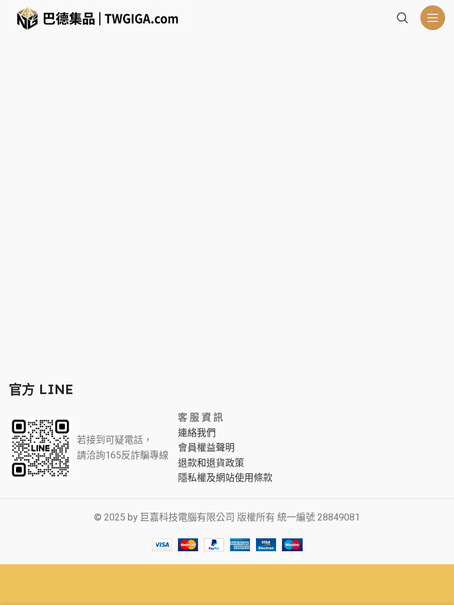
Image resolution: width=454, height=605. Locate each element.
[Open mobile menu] (432, 18)
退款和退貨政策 (211, 463)
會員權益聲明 (206, 448)
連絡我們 (197, 433)
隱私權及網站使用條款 (225, 478)
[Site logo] (97, 17)
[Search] (402, 18)
